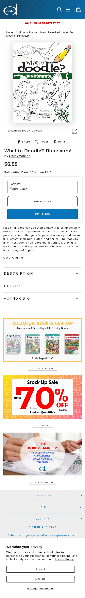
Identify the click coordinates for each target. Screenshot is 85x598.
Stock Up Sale (42, 425)
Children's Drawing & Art (31, 32)
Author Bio (17, 298)
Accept (40, 569)
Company (42, 519)
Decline (40, 578)
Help (42, 507)
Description (18, 273)
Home (10, 32)
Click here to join (42, 482)
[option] (42, 23)
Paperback (54, 32)
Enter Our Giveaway (42, 368)
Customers (42, 495)
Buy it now (42, 214)
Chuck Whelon (19, 156)
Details (13, 286)
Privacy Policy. (64, 559)
